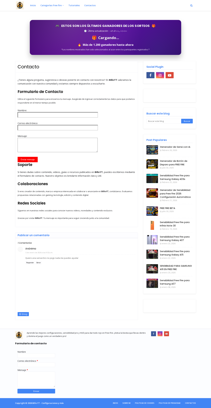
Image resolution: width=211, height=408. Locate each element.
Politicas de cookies (144, 403)
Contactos (190, 403)
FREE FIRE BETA (167, 208)
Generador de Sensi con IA (175, 146)
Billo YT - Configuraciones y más (48, 403)
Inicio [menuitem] (33, 5)
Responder (30, 263)
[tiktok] (179, 75)
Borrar (38, 263)
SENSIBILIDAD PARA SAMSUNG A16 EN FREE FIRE (176, 267)
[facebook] (150, 75)
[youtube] (170, 75)
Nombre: (22, 110)
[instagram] (160, 75)
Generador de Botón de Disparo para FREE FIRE (173, 162)
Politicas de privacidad (170, 403)
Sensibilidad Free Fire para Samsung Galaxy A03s (175, 177)
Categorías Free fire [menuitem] (51, 5)
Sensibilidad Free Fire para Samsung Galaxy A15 (175, 253)
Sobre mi (126, 403)
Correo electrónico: (28, 123)
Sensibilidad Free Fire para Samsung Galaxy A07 (175, 238)
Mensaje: (22, 135)
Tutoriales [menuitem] (74, 5)
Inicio (115, 403)
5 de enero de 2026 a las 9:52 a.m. (39, 252)
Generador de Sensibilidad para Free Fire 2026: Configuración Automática (175, 193)
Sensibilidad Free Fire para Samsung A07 (175, 282)
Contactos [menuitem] (90, 5)
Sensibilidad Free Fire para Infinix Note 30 (175, 224)
